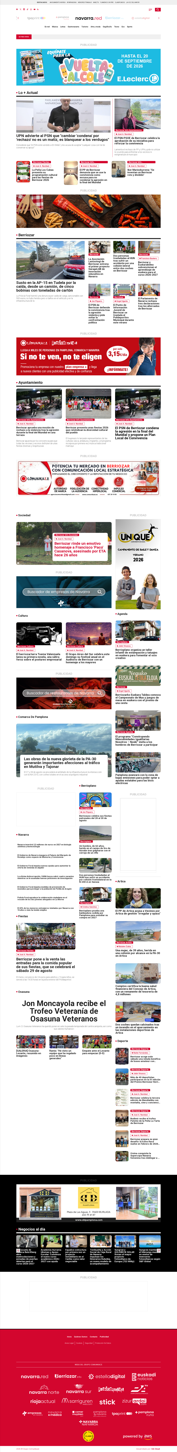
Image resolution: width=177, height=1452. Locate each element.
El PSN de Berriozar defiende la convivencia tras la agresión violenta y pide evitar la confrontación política (99, 314)
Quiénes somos (80, 1337)
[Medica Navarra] (55, 1413)
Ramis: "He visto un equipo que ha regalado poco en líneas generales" (62, 1055)
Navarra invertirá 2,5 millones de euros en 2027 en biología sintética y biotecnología (44, 845)
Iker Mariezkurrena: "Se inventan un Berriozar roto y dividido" (140, 172)
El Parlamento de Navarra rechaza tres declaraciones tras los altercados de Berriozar (148, 303)
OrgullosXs (107, 27)
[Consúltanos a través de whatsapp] (31, 9)
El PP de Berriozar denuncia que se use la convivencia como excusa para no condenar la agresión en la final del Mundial (93, 176)
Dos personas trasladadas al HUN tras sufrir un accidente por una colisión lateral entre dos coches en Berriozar (124, 263)
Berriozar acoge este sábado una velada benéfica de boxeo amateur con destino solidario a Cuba (145, 1058)
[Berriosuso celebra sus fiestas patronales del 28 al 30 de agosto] (95, 799)
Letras (62, 27)
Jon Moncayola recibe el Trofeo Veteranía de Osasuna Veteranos (64, 1011)
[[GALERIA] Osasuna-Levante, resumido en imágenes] (31, 1041)
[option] (88, 18)
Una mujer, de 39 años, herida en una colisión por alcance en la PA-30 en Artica (137, 953)
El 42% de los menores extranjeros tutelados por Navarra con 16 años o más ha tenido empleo (45, 909)
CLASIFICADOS (120, 2)
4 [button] (66, 563)
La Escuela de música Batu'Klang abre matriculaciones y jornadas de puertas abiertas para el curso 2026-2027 (27, 1257)
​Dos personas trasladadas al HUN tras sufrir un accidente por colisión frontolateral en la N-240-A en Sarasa (95, 878)
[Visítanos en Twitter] (20, 9)
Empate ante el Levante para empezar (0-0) (95, 1052)
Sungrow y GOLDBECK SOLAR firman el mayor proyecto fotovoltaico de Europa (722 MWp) (124, 1256)
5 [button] (69, 563)
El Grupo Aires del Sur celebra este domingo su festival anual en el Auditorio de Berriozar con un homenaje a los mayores (88, 658)
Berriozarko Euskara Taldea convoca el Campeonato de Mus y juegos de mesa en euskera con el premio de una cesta (138, 699)
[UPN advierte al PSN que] (63, 116)
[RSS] (38, 9)
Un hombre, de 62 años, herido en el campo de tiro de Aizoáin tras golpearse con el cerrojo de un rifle (94, 849)
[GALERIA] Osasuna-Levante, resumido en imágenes (28, 1053)
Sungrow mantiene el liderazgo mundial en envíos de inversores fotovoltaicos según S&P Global (150, 1256)
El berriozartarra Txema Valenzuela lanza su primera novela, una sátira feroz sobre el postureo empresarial (39, 657)
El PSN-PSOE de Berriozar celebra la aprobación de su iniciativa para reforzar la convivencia (137, 141)
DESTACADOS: (42, 2)
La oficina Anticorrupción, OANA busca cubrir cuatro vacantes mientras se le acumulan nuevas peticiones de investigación (45, 877)
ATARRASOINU (72, 2)
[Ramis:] (64, 1041)
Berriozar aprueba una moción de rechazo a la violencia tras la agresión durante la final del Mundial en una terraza (37, 431)
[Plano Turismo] (99, 1413)
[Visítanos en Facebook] (17, 9)
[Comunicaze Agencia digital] (88, 1354)
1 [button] (55, 563)
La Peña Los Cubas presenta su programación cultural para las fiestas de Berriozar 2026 (44, 175)
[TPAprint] (122, 1413)
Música (55, 27)
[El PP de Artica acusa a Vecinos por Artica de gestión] (138, 898)
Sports (129, 27)
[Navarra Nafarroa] (88, 1422)
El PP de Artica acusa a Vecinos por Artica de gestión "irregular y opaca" (138, 912)
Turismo (85, 27)
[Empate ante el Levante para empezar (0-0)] (97, 1041)
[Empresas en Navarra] (32, 1413)
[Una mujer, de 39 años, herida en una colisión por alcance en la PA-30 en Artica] (138, 931)
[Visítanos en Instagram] (24, 9)
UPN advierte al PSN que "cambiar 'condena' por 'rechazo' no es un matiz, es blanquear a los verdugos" (62, 137)
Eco (123, 27)
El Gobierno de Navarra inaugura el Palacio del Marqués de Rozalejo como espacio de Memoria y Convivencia (44, 856)
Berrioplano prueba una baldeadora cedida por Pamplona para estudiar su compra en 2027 (93, 914)
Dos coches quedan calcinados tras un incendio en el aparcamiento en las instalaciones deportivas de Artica (137, 1028)
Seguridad (89, 1343)
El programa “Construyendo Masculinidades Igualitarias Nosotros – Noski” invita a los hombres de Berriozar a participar (136, 740)
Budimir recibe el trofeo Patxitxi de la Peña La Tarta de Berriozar (145, 1120)
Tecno (116, 27)
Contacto (93, 1337)
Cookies (79, 1343)
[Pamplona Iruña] (144, 1413)
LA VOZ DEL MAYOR (132, 2)
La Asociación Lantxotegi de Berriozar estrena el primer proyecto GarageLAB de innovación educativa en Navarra (99, 268)
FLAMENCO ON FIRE (107, 2)
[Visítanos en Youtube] (34, 9)
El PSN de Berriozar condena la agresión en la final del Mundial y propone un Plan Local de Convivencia (137, 433)
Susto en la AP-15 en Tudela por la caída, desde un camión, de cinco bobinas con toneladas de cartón (46, 286)
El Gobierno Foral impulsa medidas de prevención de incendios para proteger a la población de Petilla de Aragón (44, 888)
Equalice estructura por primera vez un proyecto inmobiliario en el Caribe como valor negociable (75, 1256)
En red (47, 27)
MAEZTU (96, 2)
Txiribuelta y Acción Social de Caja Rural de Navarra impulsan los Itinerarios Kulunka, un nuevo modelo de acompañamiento (100, 1257)
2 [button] (58, 563)
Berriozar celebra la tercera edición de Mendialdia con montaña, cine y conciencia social (145, 1100)
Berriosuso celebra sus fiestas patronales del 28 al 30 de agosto (95, 818)
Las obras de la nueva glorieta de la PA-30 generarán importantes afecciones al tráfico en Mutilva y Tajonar (62, 763)
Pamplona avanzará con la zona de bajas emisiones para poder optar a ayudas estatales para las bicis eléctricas (137, 779)
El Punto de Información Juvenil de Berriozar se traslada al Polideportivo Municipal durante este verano (123, 314)
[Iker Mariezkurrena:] (118, 169)
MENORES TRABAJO (85, 2)
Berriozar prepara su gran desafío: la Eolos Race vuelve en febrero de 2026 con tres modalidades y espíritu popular (144, 1141)
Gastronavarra (73, 27)
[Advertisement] (45, 809)
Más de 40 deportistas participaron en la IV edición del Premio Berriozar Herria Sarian (145, 1079)
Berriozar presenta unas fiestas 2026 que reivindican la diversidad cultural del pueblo (87, 430)
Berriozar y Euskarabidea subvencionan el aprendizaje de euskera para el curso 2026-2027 (148, 268)
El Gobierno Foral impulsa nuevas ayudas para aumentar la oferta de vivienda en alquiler (43, 867)
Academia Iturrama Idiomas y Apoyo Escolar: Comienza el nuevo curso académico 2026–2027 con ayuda (51, 1256)
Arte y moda (95, 27)
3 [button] (62, 563)
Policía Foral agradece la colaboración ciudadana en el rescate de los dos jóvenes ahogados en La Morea (42, 898)
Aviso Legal (69, 1343)
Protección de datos (103, 1343)
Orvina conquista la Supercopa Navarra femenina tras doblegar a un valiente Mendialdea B (145, 1155)
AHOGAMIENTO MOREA (57, 2)
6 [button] (73, 563)
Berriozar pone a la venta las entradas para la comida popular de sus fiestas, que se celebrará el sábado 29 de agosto (45, 965)
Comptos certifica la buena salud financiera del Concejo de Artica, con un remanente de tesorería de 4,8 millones (136, 990)
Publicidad (104, 1337)
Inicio (69, 1337)
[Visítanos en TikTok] (27, 9)
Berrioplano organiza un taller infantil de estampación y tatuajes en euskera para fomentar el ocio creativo (136, 654)
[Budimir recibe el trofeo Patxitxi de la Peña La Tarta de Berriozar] (121, 1118)
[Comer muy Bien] (77, 1413)
